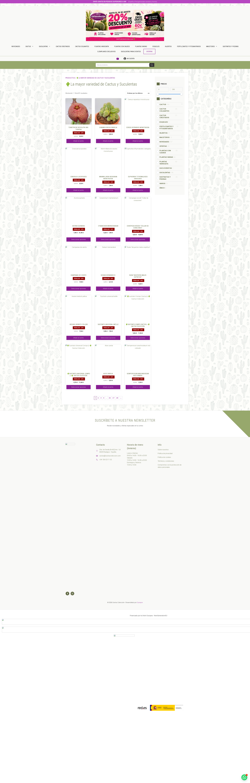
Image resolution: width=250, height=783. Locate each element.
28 (117, 398)
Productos (70, 78)
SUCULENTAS (43, 46)
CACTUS (28, 46)
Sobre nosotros (163, 450)
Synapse (140, 602)
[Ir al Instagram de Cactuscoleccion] (72, 594)
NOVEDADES (16, 46)
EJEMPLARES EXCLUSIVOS (106, 51)
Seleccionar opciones (78, 239)
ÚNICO (162, 188)
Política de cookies (164, 457)
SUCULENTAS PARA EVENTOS (131, 51)
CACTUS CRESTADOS (63, 46)
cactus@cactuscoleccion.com (110, 456)
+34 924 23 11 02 (105, 460)
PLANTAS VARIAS (141, 46)
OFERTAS (149, 51)
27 (113, 398)
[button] (244, 777)
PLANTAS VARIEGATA (101, 46)
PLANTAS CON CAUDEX (122, 46)
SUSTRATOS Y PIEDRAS (230, 46)
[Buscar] (151, 65)
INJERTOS (168, 46)
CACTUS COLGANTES (82, 46)
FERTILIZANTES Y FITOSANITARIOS (189, 46)
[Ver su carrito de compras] (118, 58)
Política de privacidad (165, 453)
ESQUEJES (155, 46)
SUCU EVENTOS (165, 168)
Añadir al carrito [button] (78, 141)
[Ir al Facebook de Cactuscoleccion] (67, 594)
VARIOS (162, 183)
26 (110, 398)
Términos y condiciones (166, 461)
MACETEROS (210, 46)
